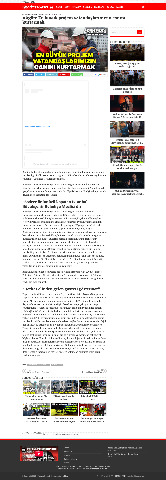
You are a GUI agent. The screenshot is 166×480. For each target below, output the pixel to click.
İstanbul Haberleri (44, 14)
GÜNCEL (87, 7)
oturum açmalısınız (69, 434)
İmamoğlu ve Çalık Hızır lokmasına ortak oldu (92, 371)
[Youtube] (107, 476)
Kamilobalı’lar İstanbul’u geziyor (123, 454)
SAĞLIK (119, 7)
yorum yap (57, 14)
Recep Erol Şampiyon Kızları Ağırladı (125, 448)
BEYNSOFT (119, 476)
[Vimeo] (112, 476)
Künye (66, 448)
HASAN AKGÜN (57, 365)
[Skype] (109, 476)
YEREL (59, 7)
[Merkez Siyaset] (35, 7)
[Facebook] (100, 476)
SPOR (67, 7)
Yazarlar (67, 455)
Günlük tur (129, 476)
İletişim (67, 463)
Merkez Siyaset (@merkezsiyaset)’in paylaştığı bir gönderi (55, 164)
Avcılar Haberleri (84, 469)
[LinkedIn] (105, 476)
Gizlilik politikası (70, 459)
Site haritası (61, 466)
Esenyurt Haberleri (100, 469)
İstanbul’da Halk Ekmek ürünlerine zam (94, 466)
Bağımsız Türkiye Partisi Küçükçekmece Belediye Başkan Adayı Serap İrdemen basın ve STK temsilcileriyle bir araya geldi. (38, 371)
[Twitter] (102, 476)
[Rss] (98, 476)
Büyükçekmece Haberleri (38, 365)
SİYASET (76, 7)
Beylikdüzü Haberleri (66, 469)
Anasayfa (52, 7)
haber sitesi (139, 476)
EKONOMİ (99, 7)
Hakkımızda (68, 452)
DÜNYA (110, 7)
